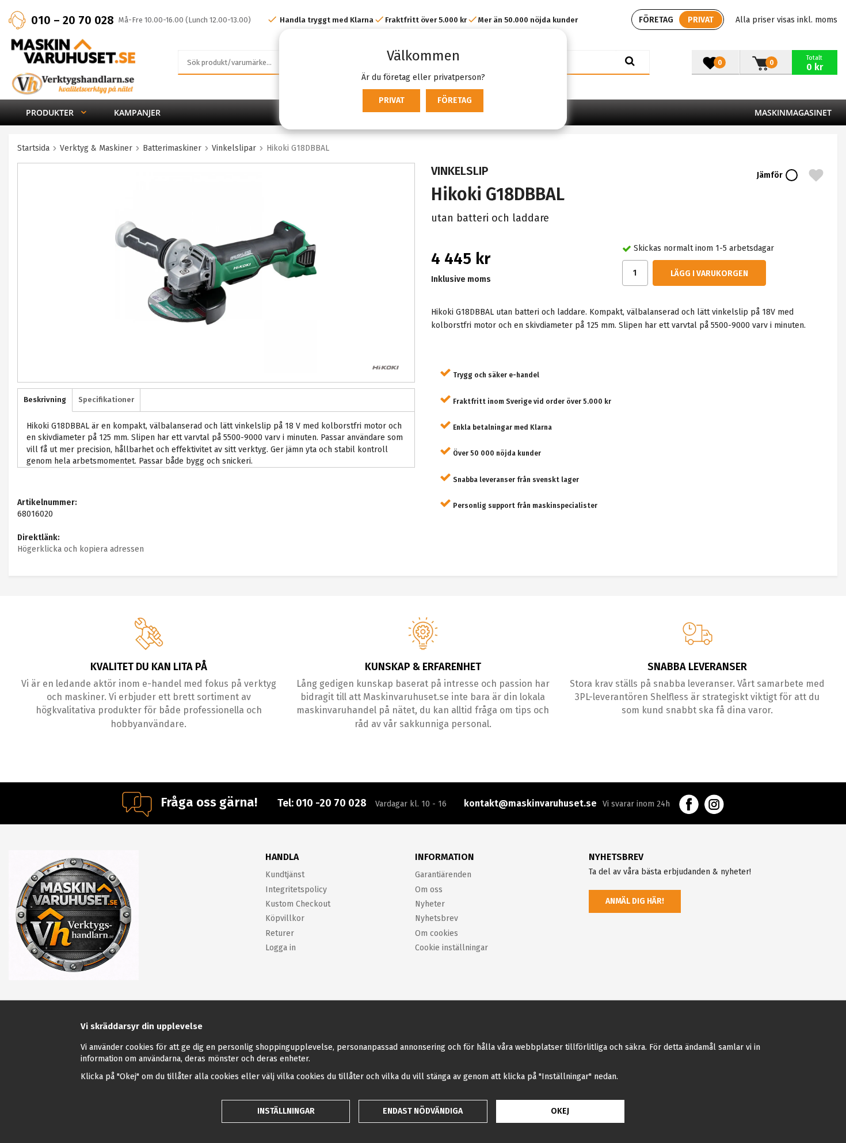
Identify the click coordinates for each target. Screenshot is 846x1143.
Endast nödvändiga (423, 1111)
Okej (560, 1111)
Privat (392, 100)
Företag (454, 100)
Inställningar (286, 1111)
